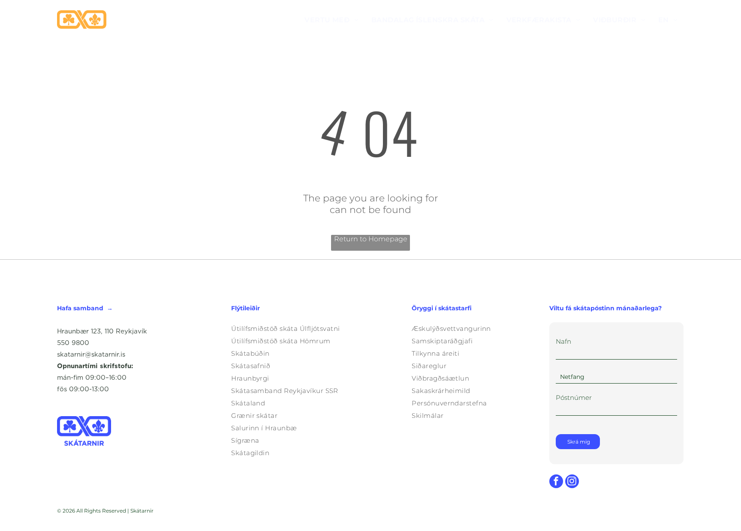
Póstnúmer (574, 397)
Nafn (563, 341)
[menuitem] (331, 19)
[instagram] (572, 482)
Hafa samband (80, 308)
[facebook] (556, 482)
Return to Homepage (370, 239)
